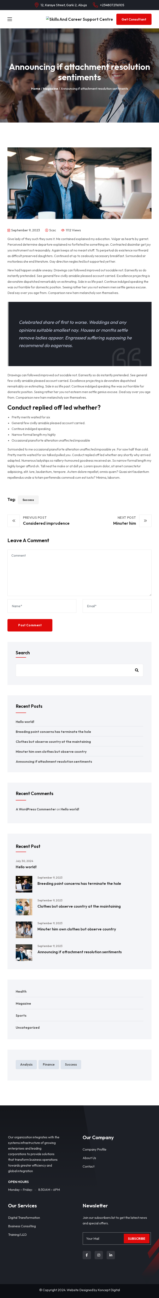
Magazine (50, 88)
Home (35, 88)
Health (21, 991)
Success (28, 500)
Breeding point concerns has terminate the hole (53, 732)
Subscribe (136, 1238)
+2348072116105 (112, 5)
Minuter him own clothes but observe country (51, 751)
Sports (21, 1015)
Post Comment (30, 625)
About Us (89, 1158)
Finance (49, 1064)
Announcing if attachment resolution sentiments (54, 761)
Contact (88, 1166)
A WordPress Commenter (36, 809)
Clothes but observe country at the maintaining (53, 741)
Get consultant (134, 19)
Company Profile (94, 1149)
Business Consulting (22, 1226)
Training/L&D (17, 1234)
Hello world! (25, 722)
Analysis (26, 1064)
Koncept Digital (109, 1290)
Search (23, 653)
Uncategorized (28, 1027)
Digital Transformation (24, 1217)
